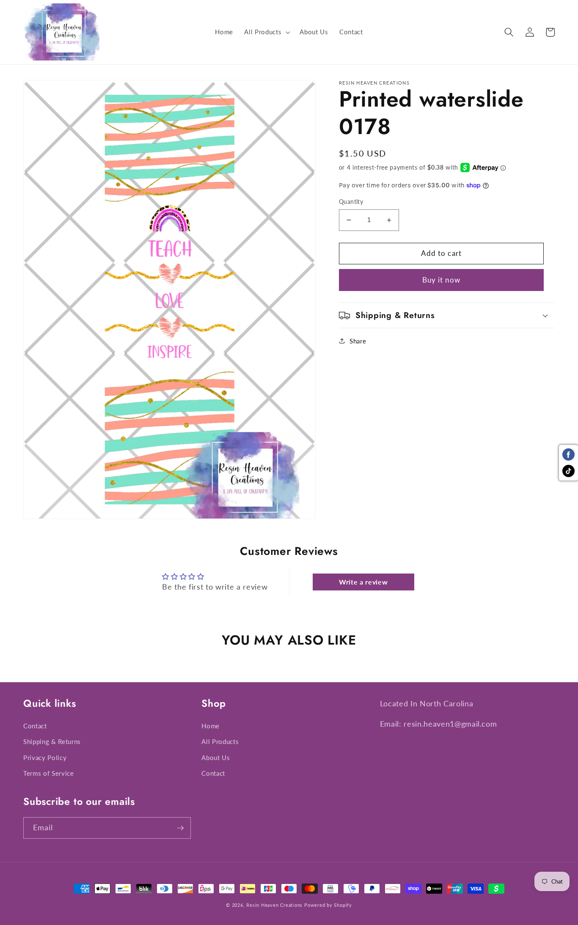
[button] (266, 32)
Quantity (351, 201)
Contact (35, 726)
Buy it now (441, 280)
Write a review (363, 582)
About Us (215, 757)
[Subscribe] (180, 828)
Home (210, 726)
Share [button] (358, 341)
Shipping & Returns (52, 741)
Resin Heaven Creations (274, 905)
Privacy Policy (44, 757)
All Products (220, 741)
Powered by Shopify (328, 905)
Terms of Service (48, 773)
